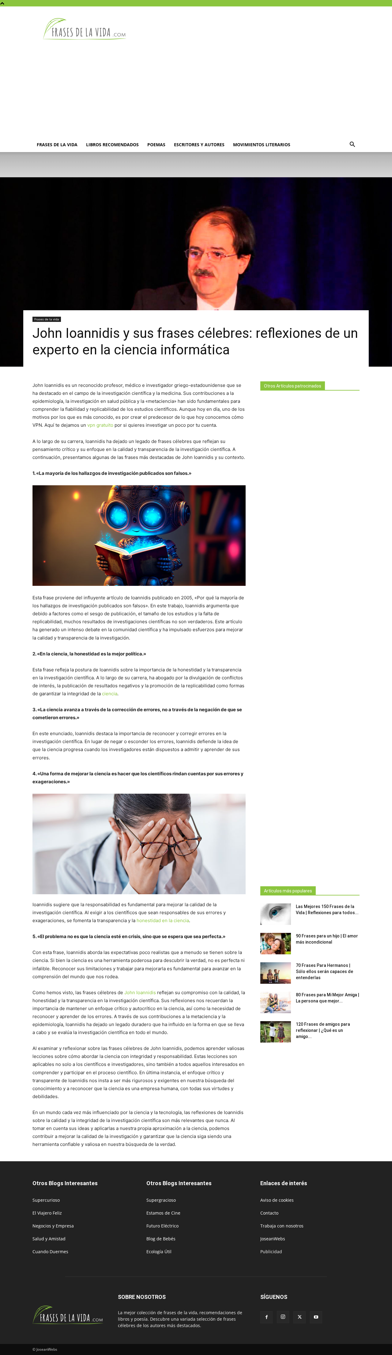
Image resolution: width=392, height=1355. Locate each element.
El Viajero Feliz (47, 1213)
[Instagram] (283, 1317)
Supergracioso (161, 1200)
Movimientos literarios (261, 144)
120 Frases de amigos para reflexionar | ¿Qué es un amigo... (323, 1030)
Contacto (269, 1213)
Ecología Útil (159, 1251)
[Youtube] (316, 1317)
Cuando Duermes (50, 1251)
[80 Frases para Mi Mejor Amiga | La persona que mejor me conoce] (275, 1002)
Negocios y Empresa (53, 1226)
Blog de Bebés (160, 1239)
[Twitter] (299, 1317)
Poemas (156, 144)
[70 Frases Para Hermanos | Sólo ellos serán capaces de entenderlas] (275, 973)
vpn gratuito (100, 425)
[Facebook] (266, 1317)
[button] (352, 145)
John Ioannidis (140, 992)
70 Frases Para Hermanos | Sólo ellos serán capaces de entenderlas (324, 971)
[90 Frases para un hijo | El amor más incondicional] (275, 943)
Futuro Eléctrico (162, 1226)
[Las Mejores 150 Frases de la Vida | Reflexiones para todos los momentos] (275, 914)
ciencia (109, 694)
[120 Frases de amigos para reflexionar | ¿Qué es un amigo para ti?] (275, 1032)
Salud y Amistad (49, 1239)
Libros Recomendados (112, 144)
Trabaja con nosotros (281, 1226)
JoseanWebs (272, 1239)
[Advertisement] (196, 91)
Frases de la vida (57, 144)
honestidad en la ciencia (163, 920)
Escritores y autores (199, 144)
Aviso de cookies (277, 1200)
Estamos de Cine (163, 1213)
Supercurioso (46, 1200)
